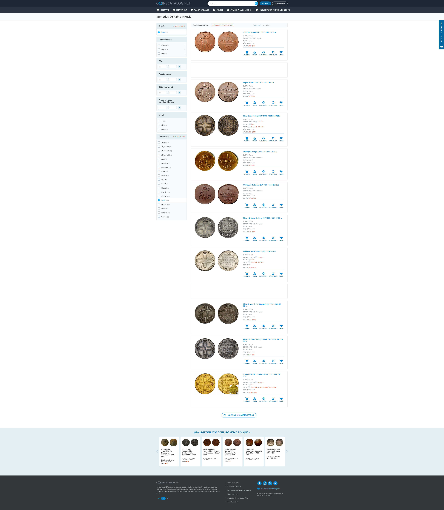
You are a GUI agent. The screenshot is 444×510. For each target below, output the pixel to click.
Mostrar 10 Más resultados (241, 415)
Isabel (163, 171)
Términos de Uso (232, 483)
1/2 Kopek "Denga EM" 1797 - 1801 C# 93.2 (259, 152)
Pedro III (164, 213)
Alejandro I (165, 147)
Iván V (163, 180)
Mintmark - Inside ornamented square (263, 387)
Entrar (265, 3)
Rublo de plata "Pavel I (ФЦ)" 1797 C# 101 (259, 251)
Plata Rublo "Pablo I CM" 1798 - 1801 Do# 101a (261, 116)
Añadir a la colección (241, 10)
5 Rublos (261, 382)
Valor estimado (201, 10)
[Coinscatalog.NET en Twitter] (275, 483)
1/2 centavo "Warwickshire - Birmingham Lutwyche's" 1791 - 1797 (168, 453)
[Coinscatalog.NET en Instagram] (265, 483)
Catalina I (164, 163)
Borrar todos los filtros (223, 25)
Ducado (164, 45)
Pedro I (163, 204)
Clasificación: (257, 25)
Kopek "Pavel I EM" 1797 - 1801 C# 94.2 (258, 83)
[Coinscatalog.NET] (173, 3)
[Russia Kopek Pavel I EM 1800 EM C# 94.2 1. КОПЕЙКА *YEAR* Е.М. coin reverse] (228, 92)
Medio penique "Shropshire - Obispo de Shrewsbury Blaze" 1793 (211, 452)
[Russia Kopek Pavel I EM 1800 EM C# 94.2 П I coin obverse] (205, 92)
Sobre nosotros (232, 494)
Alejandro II (165, 151)
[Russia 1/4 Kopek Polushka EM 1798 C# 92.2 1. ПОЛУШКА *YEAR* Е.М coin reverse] (228, 194)
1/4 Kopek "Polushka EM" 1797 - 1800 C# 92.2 (261, 185)
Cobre (163, 129)
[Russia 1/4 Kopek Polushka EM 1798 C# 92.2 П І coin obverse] (205, 194)
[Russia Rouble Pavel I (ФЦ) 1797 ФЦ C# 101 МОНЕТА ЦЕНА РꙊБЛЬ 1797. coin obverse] (205, 260)
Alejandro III (165, 155)
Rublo (163, 54)
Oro (162, 121)
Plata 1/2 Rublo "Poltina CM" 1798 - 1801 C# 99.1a (262, 218)
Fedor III (164, 176)
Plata (163, 125)
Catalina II (164, 167)
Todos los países (232, 502)
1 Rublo (260, 122)
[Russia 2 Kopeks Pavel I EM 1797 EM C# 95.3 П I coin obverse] (205, 41)
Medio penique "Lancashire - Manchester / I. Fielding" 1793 (230, 452)
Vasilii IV (164, 217)
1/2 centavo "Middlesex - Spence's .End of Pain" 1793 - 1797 (254, 452)
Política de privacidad (234, 486)
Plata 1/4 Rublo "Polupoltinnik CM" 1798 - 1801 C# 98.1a (263, 340)
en (159, 498)
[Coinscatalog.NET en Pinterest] (270, 483)
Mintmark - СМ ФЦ (257, 262)
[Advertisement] (239, 70)
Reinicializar (180, 26)
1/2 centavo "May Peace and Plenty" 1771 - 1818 (274, 451)
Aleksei (163, 143)
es (163, 498)
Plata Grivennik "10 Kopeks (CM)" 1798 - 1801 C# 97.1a (262, 305)
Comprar (165, 10)
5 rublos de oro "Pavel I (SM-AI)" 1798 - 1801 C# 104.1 (261, 375)
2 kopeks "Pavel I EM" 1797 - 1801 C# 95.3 (259, 32)
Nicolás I (164, 192)
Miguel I (164, 188)
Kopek (163, 49)
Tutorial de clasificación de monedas (239, 490)
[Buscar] (256, 3)
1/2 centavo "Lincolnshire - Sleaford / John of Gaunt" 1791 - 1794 (189, 452)
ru (168, 498)
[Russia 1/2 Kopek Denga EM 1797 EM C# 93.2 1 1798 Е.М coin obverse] (205, 161)
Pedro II (164, 209)
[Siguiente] (285, 451)
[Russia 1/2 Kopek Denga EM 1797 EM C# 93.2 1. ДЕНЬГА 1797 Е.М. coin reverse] (228, 161)
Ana (162, 159)
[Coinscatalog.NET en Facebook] (259, 483)
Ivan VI (163, 184)
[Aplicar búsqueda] (179, 66)
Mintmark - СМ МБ (257, 127)
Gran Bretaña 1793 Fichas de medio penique (221, 432)
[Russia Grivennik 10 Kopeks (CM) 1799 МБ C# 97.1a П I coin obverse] (205, 313)
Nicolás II (164, 196)
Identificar (181, 10)
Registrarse (280, 3)
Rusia (163, 32)
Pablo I (163, 200)
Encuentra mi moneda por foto (275, 10)
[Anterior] (159, 451)
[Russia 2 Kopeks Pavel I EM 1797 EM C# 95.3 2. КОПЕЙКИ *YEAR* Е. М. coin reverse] (228, 41)
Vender (220, 10)
